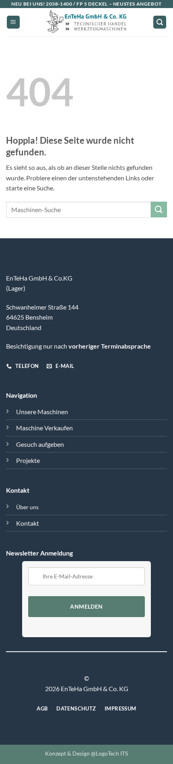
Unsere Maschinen (42, 411)
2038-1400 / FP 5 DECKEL (77, 4)
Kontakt (27, 523)
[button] (13, 22)
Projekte (28, 460)
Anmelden (86, 606)
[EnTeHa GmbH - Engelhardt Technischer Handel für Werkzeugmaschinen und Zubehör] (86, 22)
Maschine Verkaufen (44, 428)
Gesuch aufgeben (40, 444)
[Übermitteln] (159, 209)
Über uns (27, 507)
